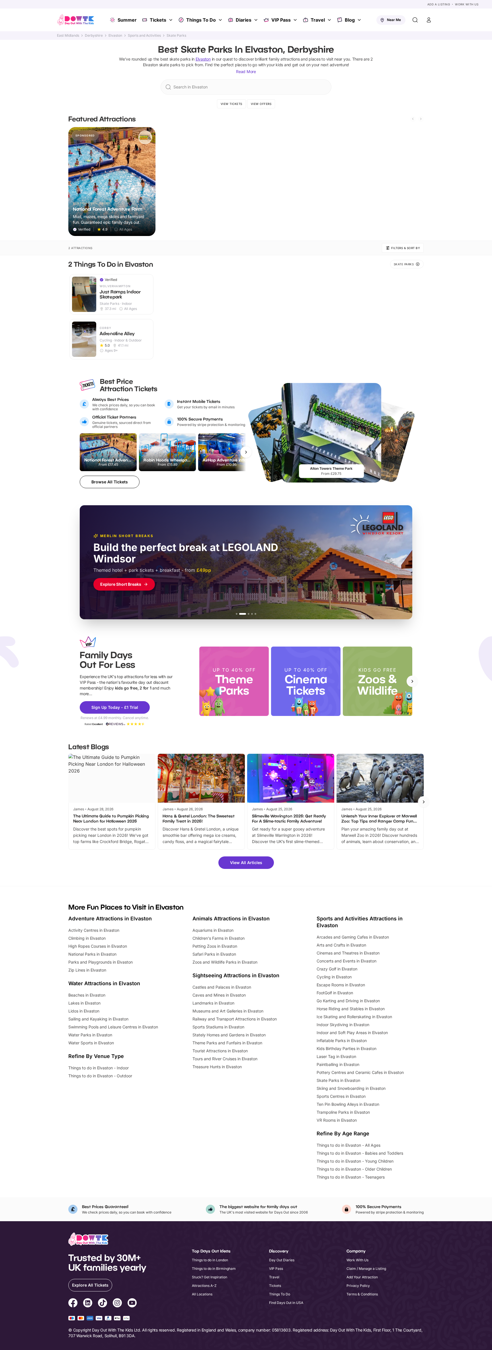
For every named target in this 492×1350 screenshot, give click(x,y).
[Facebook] (72, 1303)
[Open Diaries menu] (257, 20)
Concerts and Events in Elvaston (346, 960)
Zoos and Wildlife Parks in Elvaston (224, 962)
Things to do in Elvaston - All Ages (348, 1145)
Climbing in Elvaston (87, 938)
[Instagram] (117, 1303)
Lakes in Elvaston (84, 1003)
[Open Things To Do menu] (221, 20)
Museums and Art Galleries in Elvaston (227, 1011)
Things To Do (201, 20)
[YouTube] (132, 1303)
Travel (318, 20)
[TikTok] (102, 1303)
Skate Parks (176, 36)
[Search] (415, 20)
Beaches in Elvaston (86, 995)
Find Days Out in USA (286, 1303)
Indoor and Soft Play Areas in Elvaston (352, 1032)
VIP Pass (281, 20)
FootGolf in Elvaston (335, 992)
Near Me (394, 20)
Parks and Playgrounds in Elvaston (100, 962)
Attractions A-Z (204, 1285)
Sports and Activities (144, 36)
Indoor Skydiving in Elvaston (343, 1024)
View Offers (261, 103)
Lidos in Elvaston (83, 1011)
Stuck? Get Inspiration (209, 1277)
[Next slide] (421, 119)
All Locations (202, 1294)
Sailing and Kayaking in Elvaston (98, 1018)
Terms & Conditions (362, 1294)
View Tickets (231, 103)
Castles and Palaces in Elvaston (221, 987)
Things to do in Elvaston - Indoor (98, 1067)
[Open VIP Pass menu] (296, 20)
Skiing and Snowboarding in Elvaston (351, 1088)
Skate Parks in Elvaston (338, 1080)
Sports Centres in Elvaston (341, 1096)
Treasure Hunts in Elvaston (217, 1066)
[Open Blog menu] (360, 20)
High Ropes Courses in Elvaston (97, 946)
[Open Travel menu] (330, 20)
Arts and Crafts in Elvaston (341, 945)
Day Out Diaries (281, 1260)
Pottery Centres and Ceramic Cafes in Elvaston (360, 1072)
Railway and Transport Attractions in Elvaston (234, 1018)
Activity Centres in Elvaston (93, 930)
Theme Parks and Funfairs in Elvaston (227, 1042)
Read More (246, 71)
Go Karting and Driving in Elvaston (348, 1000)
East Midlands (68, 36)
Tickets (158, 20)
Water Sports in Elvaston (91, 1042)
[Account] (429, 20)
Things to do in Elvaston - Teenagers (351, 1177)
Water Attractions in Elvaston (104, 983)
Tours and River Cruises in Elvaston (224, 1058)
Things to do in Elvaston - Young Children (355, 1161)
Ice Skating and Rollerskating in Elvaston (354, 1016)
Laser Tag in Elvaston (336, 1056)
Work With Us (466, 4)
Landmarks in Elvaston (213, 1003)
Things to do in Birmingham (214, 1268)
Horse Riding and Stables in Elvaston (351, 1008)
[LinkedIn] (87, 1303)
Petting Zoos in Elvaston (214, 946)
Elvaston (115, 36)
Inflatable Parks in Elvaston (342, 1040)
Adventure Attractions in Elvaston (110, 919)
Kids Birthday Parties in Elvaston (346, 1048)
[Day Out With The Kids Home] (76, 20)
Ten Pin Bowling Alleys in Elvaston (348, 1104)
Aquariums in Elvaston (212, 930)
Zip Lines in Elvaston (87, 970)
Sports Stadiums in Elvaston (218, 1026)
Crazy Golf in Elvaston (337, 968)
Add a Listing (438, 4)
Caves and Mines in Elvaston (219, 995)
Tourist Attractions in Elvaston (220, 1050)
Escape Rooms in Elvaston (341, 984)
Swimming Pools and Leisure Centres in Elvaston (113, 1026)
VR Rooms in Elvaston (337, 1120)
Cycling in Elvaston (334, 976)
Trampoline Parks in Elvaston (343, 1112)
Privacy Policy (358, 1285)
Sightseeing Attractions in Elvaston (235, 975)
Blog (350, 20)
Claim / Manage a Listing (366, 1268)
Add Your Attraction (362, 1277)
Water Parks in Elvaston (90, 1034)
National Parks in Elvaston (92, 954)
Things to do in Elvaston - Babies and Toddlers (360, 1153)
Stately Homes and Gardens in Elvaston (229, 1034)
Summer (127, 20)
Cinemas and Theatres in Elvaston (348, 953)
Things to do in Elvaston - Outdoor (100, 1075)
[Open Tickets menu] (171, 20)
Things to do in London (210, 1260)
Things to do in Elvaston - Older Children (354, 1169)
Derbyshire (94, 36)
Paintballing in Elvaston (338, 1064)
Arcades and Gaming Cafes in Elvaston (353, 937)
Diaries (243, 20)
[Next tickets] (246, 452)
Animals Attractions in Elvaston (231, 919)
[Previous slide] (413, 119)
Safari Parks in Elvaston (214, 954)
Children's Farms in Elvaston (218, 938)
